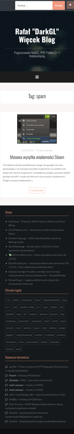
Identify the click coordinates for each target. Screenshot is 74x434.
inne (62, 314)
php (44, 328)
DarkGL (13, 412)
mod (46, 321)
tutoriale (54, 342)
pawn (36, 328)
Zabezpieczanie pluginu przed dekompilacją (42, 421)
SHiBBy (13, 399)
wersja (9, 349)
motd (54, 321)
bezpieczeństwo (52, 300)
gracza (53, 314)
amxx (38, 300)
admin (16, 300)
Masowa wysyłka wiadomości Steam (37, 157)
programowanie (24, 335)
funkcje (32, 314)
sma (21, 342)
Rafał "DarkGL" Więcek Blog (37, 35)
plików (53, 328)
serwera (61, 335)
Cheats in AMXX (34, 385)
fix (25, 314)
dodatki (10, 314)
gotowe (43, 314)
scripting (49, 335)
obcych (9, 328)
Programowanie (44, 150)
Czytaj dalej (37, 190)
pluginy (9, 335)
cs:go (45, 307)
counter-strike (27, 307)
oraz (18, 328)
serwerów (11, 342)
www (18, 349)
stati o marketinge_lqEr (21, 394)
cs (38, 307)
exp (18, 314)
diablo (54, 307)
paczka (27, 328)
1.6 (7, 300)
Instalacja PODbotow (29, 375)
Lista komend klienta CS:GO (50, 394)
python (38, 335)
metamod (36, 321)
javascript (23, 321)
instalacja (10, 321)
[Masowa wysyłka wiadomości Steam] (37, 128)
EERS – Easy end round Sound (36, 380)
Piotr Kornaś (16, 404)
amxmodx (27, 300)
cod (15, 307)
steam (44, 342)
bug (64, 300)
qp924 (12, 366)
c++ (8, 307)
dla (61, 307)
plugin (62, 328)
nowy (63, 321)
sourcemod (32, 342)
